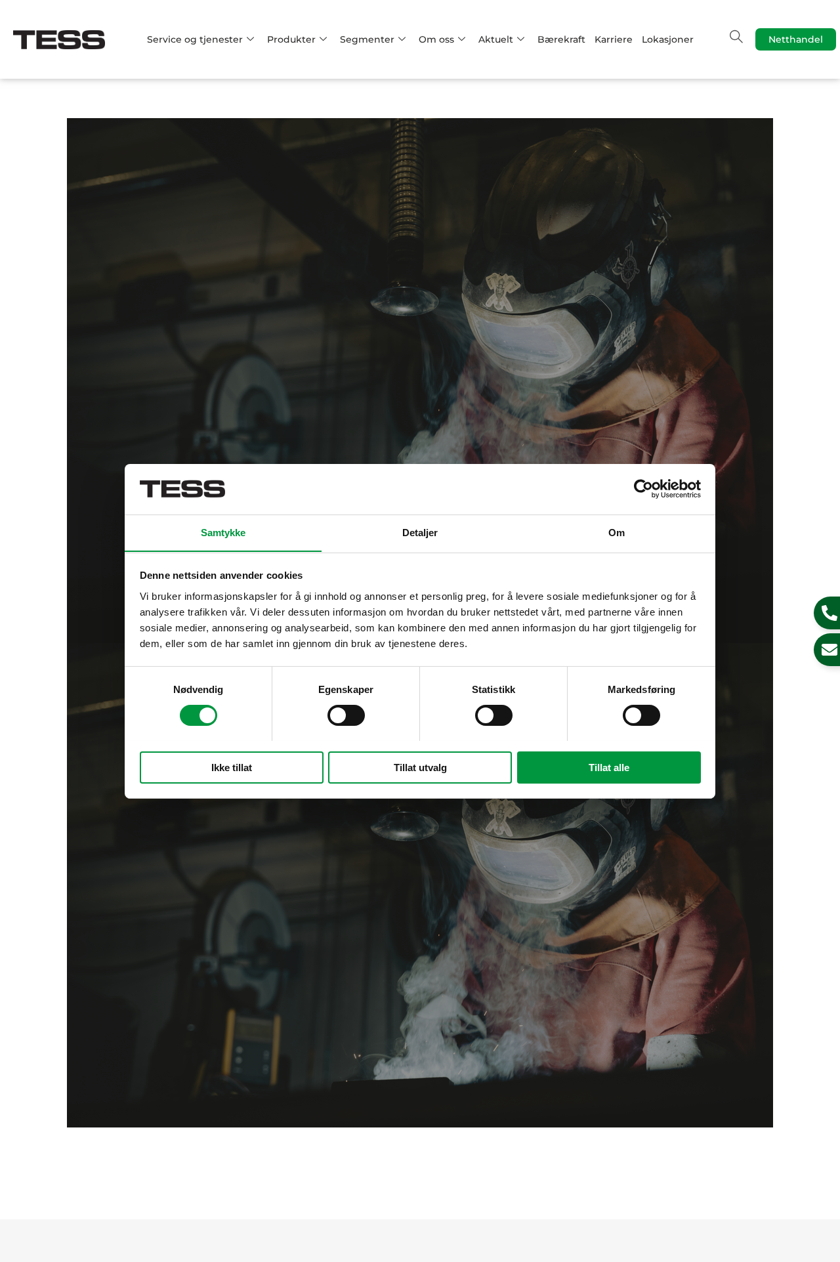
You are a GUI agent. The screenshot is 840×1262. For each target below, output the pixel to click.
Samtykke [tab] (223, 531)
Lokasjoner (668, 39)
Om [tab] (616, 531)
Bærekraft (561, 39)
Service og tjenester (195, 39)
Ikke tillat (231, 766)
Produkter (291, 39)
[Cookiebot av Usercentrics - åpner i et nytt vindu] (643, 489)
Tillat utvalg (420, 766)
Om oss (436, 39)
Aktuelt (495, 39)
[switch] (346, 715)
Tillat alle (609, 766)
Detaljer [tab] (420, 531)
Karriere (614, 39)
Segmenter (367, 39)
